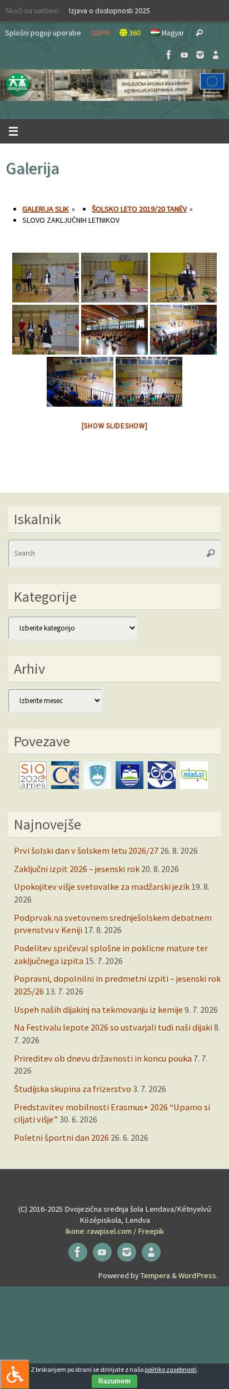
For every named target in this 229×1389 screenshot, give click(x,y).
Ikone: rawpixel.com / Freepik (114, 1231)
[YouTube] (184, 55)
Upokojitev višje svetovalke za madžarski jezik (102, 886)
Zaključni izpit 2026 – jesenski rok (77, 868)
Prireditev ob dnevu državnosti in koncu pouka (103, 1058)
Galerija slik (45, 209)
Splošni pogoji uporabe (43, 33)
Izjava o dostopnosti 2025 (109, 11)
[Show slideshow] (115, 425)
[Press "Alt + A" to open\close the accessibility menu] (14, 1374)
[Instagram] (200, 55)
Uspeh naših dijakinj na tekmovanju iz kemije (98, 1009)
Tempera (155, 1275)
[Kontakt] (215, 55)
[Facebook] (169, 55)
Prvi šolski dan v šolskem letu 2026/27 (86, 850)
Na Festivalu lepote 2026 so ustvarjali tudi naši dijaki (113, 1027)
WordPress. (198, 1275)
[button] (114, 85)
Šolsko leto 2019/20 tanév (139, 209)
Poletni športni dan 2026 (61, 1137)
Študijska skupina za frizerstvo (72, 1088)
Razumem (114, 1381)
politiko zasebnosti (171, 1369)
